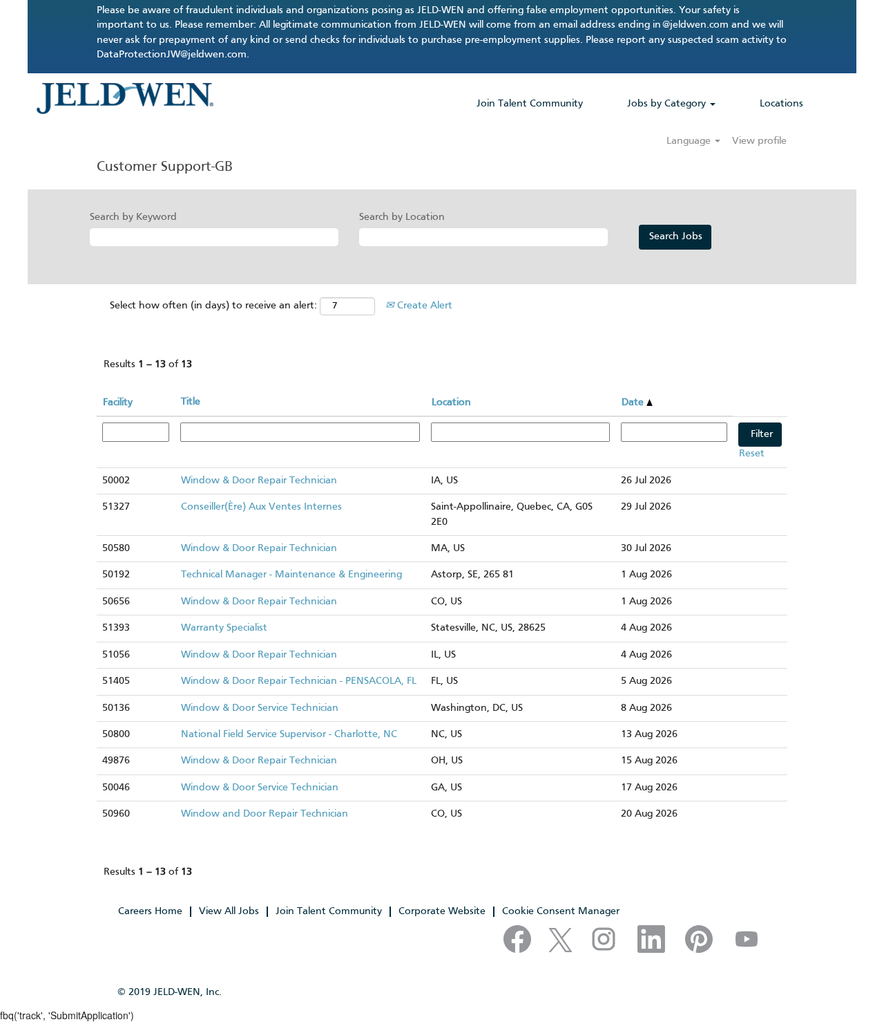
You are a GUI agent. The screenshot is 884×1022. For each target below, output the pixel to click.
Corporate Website (442, 911)
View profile (759, 141)
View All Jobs (229, 911)
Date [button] (634, 402)
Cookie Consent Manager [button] (560, 911)
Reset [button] (752, 453)
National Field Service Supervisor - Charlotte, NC (289, 734)
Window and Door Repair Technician (264, 814)
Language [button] (689, 141)
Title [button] (190, 402)
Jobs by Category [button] (668, 104)
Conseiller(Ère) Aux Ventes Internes (261, 507)
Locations (781, 104)
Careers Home (150, 911)
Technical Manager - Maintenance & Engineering (291, 574)
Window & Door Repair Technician (259, 480)
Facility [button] (118, 402)
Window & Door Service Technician (259, 708)
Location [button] (451, 402)
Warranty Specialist (224, 628)
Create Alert (423, 305)
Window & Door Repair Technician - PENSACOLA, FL (298, 681)
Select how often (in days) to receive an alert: (213, 305)
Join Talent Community (530, 104)
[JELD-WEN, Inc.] (125, 98)
